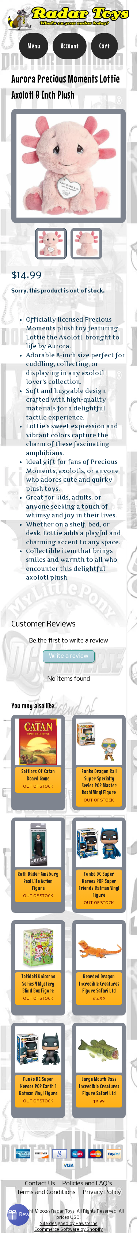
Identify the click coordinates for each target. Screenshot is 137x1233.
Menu (33, 46)
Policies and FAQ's (87, 1183)
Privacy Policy (102, 1192)
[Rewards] (18, 1215)
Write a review (68, 656)
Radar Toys (63, 1211)
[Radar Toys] (68, 27)
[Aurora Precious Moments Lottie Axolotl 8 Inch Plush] (51, 243)
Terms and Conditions (46, 1192)
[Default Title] (68, 166)
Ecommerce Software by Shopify (68, 1230)
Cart (104, 46)
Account (70, 46)
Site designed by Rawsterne (69, 1224)
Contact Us (40, 1183)
